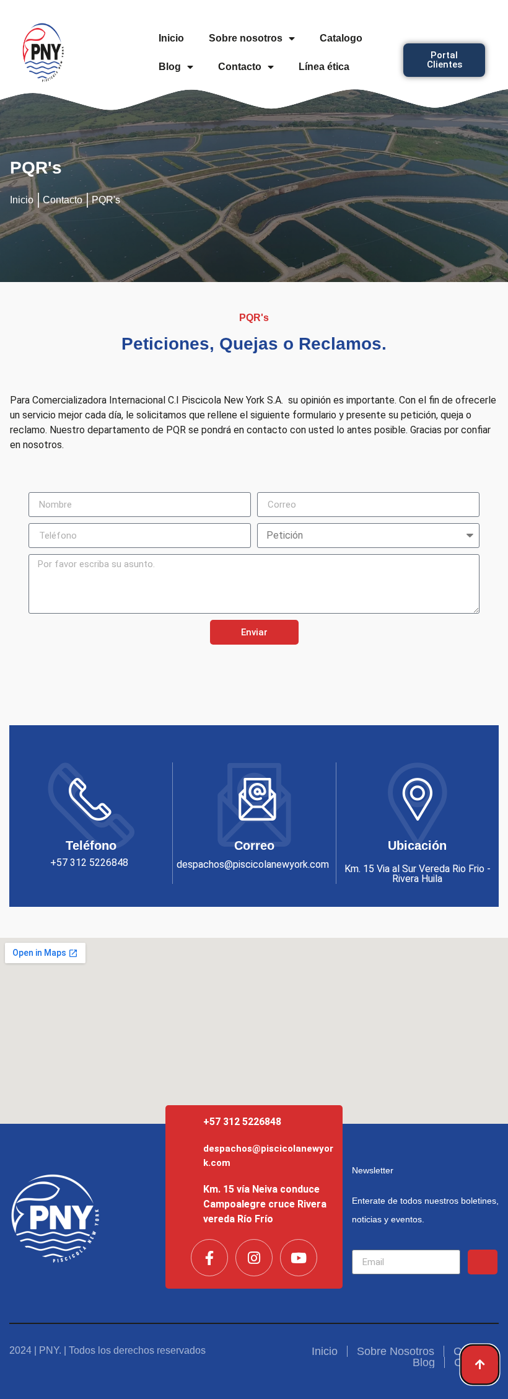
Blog (170, 66)
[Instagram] (254, 1257)
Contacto (239, 66)
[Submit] (482, 1262)
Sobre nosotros (245, 38)
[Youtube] (298, 1257)
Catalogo (341, 38)
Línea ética (324, 66)
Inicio (171, 38)
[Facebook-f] (209, 1257)
